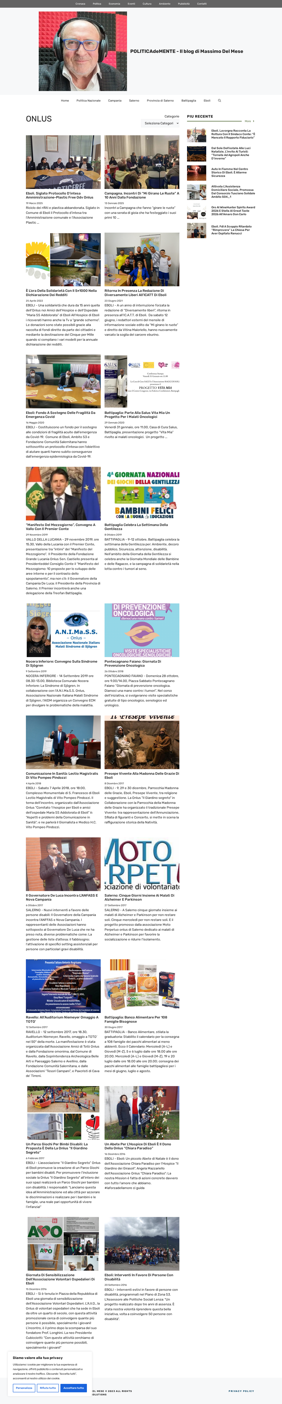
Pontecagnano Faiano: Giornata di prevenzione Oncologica (133, 663)
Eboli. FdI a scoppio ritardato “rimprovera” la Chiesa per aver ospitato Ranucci (231, 230)
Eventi (131, 3)
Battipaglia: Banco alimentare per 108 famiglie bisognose (136, 1019)
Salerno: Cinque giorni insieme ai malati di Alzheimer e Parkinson (139, 897)
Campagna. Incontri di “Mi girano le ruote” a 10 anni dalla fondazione (142, 195)
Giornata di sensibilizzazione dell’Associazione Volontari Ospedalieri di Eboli (60, 1279)
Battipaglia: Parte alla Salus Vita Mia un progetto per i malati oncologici (137, 415)
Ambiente (164, 3)
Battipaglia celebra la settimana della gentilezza (136, 527)
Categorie (172, 116)
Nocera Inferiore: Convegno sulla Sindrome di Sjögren (61, 663)
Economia (114, 3)
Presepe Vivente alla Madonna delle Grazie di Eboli (142, 775)
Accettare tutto (73, 1388)
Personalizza (24, 1388)
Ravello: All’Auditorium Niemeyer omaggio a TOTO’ (62, 1019)
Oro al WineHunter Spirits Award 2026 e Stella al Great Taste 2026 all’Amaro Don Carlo (233, 211)
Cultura (147, 3)
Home (65, 100)
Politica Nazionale (89, 100)
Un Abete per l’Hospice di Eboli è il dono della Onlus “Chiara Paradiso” (138, 1146)
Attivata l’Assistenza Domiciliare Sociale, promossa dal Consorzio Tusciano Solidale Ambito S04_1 (233, 192)
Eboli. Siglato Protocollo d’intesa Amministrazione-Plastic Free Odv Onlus (59, 195)
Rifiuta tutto (48, 1388)
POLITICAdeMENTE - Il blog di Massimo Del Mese (186, 51)
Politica (97, 3)
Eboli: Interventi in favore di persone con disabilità (139, 1277)
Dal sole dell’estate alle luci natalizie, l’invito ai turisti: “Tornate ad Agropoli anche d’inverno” (231, 153)
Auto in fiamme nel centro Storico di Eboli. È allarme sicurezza (229, 172)
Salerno (134, 100)
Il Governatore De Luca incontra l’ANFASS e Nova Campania (62, 897)
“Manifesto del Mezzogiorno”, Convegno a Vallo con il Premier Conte (60, 527)
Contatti (202, 3)
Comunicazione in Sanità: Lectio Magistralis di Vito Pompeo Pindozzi (62, 775)
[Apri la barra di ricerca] (219, 100)
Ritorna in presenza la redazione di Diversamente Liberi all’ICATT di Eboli (136, 293)
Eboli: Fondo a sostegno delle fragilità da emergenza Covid (60, 415)
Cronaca (80, 3)
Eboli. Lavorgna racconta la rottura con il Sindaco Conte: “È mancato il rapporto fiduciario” (233, 134)
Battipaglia (188, 100)
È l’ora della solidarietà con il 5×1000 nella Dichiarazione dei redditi (61, 293)
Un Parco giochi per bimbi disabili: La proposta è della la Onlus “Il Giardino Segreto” (57, 1148)
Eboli (207, 100)
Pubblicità (184, 3)
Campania (114, 100)
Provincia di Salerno (160, 100)
